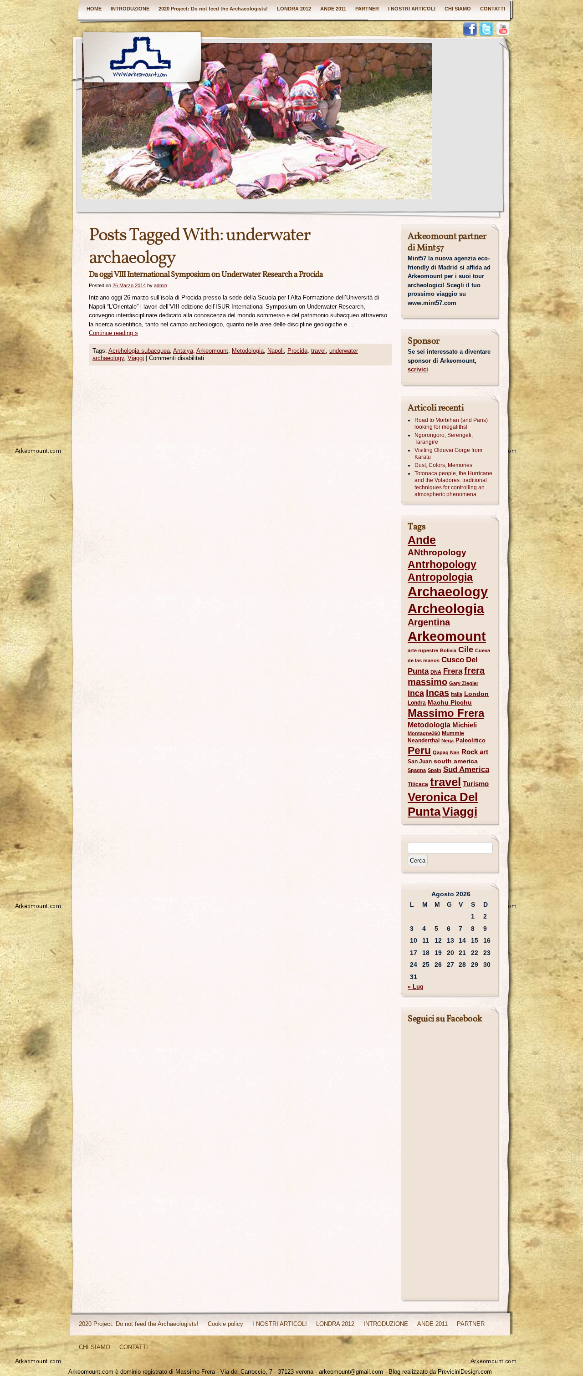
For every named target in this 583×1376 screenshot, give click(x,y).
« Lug (416, 986)
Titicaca (418, 784)
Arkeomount (212, 350)
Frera (452, 670)
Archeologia (446, 608)
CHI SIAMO (458, 8)
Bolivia (448, 650)
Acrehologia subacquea (139, 350)
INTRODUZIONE (130, 8)
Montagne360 (424, 733)
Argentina (429, 622)
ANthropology (437, 552)
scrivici (418, 369)
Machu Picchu (450, 702)
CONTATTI (492, 8)
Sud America (466, 769)
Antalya (183, 350)
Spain (434, 770)
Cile (465, 649)
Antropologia (440, 577)
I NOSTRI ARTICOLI (411, 8)
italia (456, 694)
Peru (419, 751)
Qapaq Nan (446, 752)
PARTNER (367, 8)
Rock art (474, 752)
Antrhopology (442, 564)
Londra (417, 703)
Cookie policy (225, 1323)
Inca (416, 693)
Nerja (447, 740)
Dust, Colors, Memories (443, 465)
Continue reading (113, 333)
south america (456, 761)
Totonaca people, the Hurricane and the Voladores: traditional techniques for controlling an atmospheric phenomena (453, 484)
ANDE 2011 (333, 8)
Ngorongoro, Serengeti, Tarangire (443, 439)
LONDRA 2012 (294, 8)
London (476, 694)
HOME (94, 8)
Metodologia (248, 350)
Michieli (464, 725)
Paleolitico (470, 740)
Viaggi (136, 358)
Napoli (275, 350)
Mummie (453, 733)
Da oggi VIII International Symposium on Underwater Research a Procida (206, 274)
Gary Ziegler (463, 683)
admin (160, 285)
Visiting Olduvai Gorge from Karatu (448, 454)
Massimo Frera (446, 713)
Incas (437, 693)
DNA (435, 672)
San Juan (420, 761)
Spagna (417, 770)
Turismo (476, 783)
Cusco (452, 659)
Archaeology (448, 591)
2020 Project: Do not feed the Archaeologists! (213, 8)
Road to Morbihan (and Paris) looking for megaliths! (451, 424)
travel (318, 350)
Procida (297, 350)
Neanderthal (424, 740)
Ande (422, 539)
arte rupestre (423, 650)
